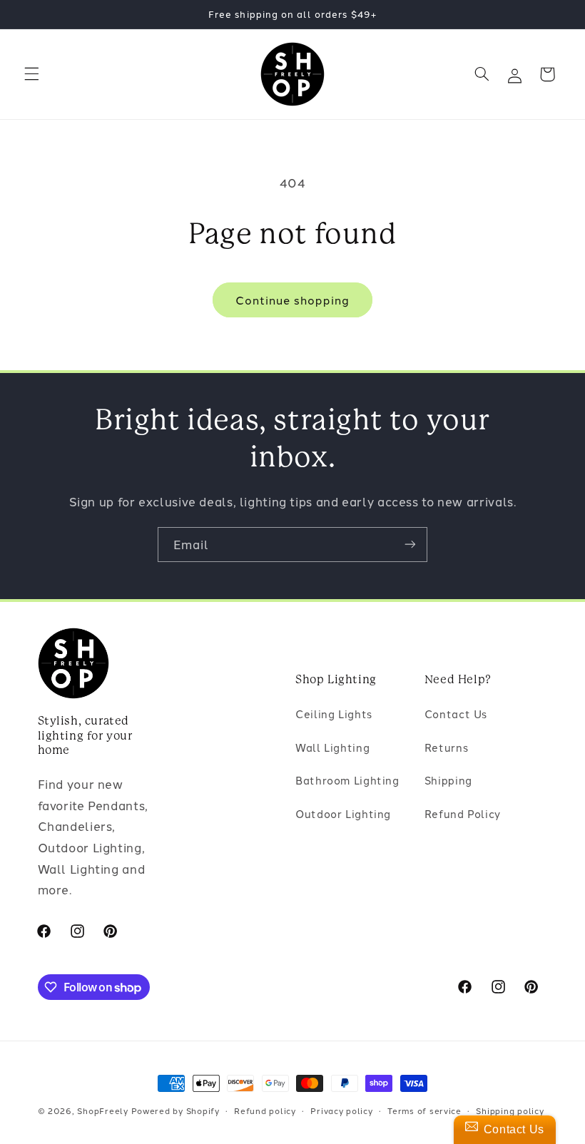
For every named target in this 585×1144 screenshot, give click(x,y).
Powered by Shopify (175, 1110)
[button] (31, 74)
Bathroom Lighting (347, 779)
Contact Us (455, 713)
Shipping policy (510, 1110)
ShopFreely (102, 1110)
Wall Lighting (332, 747)
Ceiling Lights (333, 713)
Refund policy (265, 1110)
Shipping (448, 779)
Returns (446, 747)
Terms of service (424, 1110)
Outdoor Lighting (343, 813)
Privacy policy (341, 1110)
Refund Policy (462, 813)
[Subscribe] (410, 544)
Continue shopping (292, 299)
